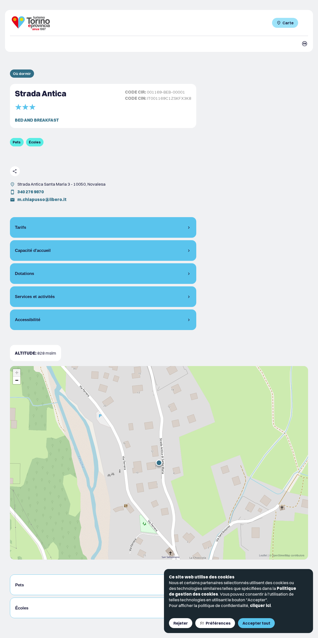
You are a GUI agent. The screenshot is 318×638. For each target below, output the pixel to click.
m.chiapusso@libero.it (42, 199)
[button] (159, 463)
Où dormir (22, 73)
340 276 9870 (30, 191)
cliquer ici (260, 605)
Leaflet (263, 555)
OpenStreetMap (281, 555)
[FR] (305, 44)
